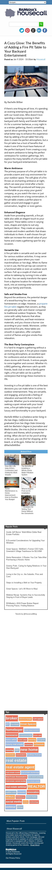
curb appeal (38, 719)
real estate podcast (35, 777)
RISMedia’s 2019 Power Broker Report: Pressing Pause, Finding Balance (22, 604)
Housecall (41, 60)
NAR (17, 750)
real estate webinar (16, 787)
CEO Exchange (25, 719)
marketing (28, 744)
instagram (41, 740)
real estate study (33, 781)
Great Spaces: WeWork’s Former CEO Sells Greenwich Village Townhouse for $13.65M (24, 550)
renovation (33, 792)
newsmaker (10, 755)
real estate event (13, 772)
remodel (22, 792)
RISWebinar (20, 797)
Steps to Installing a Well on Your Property (24, 583)
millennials (39, 744)
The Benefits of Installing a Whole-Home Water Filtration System (27, 470)
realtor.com (11, 792)
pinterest (27, 30)
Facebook (15, 724)
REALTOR (36, 786)
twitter (21, 30)
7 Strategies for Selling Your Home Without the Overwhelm (27, 510)
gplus (33, 30)
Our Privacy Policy (13, 858)
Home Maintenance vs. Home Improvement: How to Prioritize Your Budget (11, 494)
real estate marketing (30, 773)
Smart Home (31, 797)
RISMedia (10, 797)
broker (11, 718)
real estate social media (16, 781)
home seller (11, 740)
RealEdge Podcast (34, 755)
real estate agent (20, 767)
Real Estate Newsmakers (16, 777)
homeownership (25, 735)
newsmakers (21, 755)
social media (14, 801)
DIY (7, 724)
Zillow (20, 807)
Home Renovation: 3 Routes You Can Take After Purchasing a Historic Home (26, 558)
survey (25, 802)
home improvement (31, 730)
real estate (16, 760)
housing (32, 740)
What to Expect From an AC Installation (27, 491)
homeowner (12, 735)
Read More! (35, 845)
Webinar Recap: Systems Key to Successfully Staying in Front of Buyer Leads (25, 596)
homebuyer (14, 729)
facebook (44, 30)
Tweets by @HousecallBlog (26, 614)
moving (9, 750)
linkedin (39, 30)
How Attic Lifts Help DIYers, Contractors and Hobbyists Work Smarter (11, 470)
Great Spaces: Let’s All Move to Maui (22, 589)
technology (34, 802)
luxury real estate (14, 744)
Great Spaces (28, 724)
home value (22, 740)
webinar (11, 807)
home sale (37, 735)
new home (29, 750)
